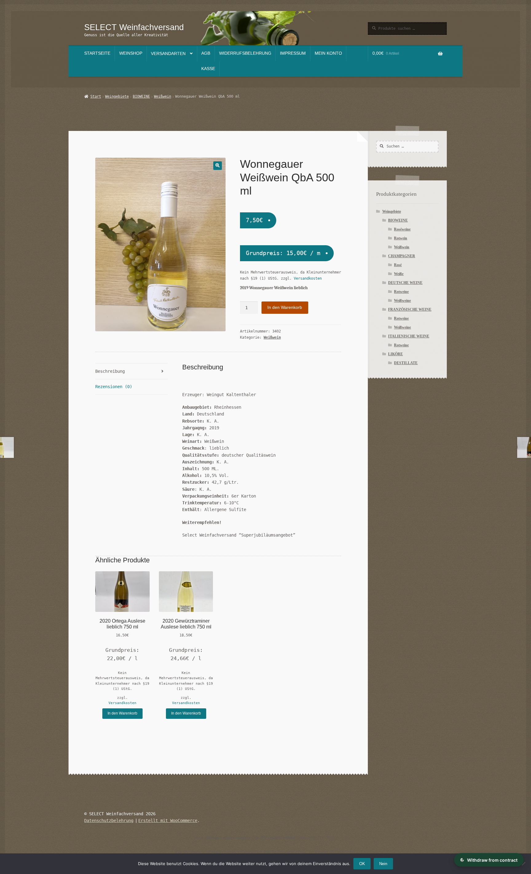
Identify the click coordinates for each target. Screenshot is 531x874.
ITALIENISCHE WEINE (408, 336)
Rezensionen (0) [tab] (113, 386)
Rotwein (400, 238)
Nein (383, 863)
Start (95, 96)
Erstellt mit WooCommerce (167, 820)
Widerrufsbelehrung (245, 53)
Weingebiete (117, 96)
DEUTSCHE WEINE (405, 283)
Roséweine (402, 229)
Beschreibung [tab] (110, 371)
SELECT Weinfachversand (134, 27)
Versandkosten (308, 278)
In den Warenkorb (284, 307)
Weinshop (130, 53)
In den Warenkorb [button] (122, 713)
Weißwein (162, 96)
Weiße (398, 274)
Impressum (293, 53)
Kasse (208, 68)
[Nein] (523, 863)
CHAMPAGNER (401, 256)
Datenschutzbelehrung (108, 820)
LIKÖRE (395, 354)
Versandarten (168, 53)
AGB (205, 53)
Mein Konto (328, 53)
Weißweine (402, 300)
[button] (217, 165)
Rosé (398, 265)
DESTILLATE (406, 363)
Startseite (97, 53)
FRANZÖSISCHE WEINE (409, 309)
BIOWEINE (141, 96)
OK (362, 863)
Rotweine (401, 291)
